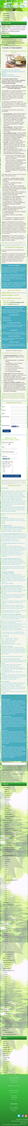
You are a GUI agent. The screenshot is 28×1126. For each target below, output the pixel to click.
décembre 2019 (6, 1047)
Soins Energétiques (14, 1107)
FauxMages (7, 1021)
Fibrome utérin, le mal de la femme (9, 779)
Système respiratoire (9, 849)
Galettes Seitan (8, 1023)
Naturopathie (6, 13)
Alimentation (6, 787)
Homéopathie (7, 956)
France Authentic (23, 1121)
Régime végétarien (9, 1032)
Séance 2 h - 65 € (6, 466)
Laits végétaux (8, 810)
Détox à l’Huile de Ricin (7, 770)
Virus (6, 966)
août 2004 (5, 1072)
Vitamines (7, 818)
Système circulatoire (9, 832)
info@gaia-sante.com (13, 304)
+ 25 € (3, 470)
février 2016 (5, 1053)
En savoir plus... (5, 44)
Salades (6, 1028)
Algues (6, 791)
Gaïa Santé (5, 902)
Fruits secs (7, 805)
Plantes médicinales (7, 970)
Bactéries (7, 964)
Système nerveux (8, 842)
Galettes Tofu (8, 1026)
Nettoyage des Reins (6, 775)
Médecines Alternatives (8, 952)
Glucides (7, 808)
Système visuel (8, 851)
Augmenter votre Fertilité (7, 777)
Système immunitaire (9, 840)
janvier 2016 (5, 1055)
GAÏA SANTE (14, 2)
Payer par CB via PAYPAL (11, 476)
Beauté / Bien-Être (7, 820)
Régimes (5, 1030)
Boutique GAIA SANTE (14, 1090)
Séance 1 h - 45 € (6, 463)
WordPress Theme (15, 1124)
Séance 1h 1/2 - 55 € (6, 465)
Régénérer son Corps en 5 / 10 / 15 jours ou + (12, 767)
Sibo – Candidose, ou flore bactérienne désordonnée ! (14, 774)
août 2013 (5, 1063)
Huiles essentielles (7, 904)
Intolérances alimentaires (10, 880)
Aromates (7, 793)
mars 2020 (5, 1043)
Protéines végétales (9, 816)
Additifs (6, 789)
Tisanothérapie (6, 19)
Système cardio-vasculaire (10, 830)
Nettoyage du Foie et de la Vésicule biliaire (11, 769)
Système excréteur (9, 836)
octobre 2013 (6, 1061)
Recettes (5, 1017)
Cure (4, 853)
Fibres (6, 801)
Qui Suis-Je (14, 1099)
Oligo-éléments (6, 968)
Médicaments (6, 958)
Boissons (7, 1019)
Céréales (7, 795)
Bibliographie (11, 1085)
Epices (6, 797)
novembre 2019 (6, 1049)
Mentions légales (23, 1122)
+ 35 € (3, 471)
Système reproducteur (9, 847)
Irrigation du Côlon (6, 772)
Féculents (7, 799)
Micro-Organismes (7, 962)
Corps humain (6, 822)
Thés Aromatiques (14, 1092)
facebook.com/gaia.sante (17, 302)
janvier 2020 (5, 1045)
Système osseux (8, 845)
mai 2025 (5, 1041)
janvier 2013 (5, 1067)
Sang (6, 826)
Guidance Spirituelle (14, 1108)
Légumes (7, 812)
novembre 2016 (6, 1051)
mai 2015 (5, 1059)
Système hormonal (9, 838)
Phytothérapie (6, 15)
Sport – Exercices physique (9, 1034)
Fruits (6, 803)
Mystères (14, 1110)
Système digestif (8, 834)
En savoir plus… (5, 32)
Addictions (7, 859)
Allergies (7, 861)
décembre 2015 (6, 1057)
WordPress (8, 1124)
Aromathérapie (6, 17)
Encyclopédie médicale (8, 855)
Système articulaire (9, 828)
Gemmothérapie (8, 954)
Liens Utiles (17, 1085)
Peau (6, 824)
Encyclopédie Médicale (14, 1077)
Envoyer (6, 431)
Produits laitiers (8, 814)
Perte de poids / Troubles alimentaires (10, 780)
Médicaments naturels (8, 960)
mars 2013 (5, 1065)
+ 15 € (3, 468)
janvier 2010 (5, 1069)
